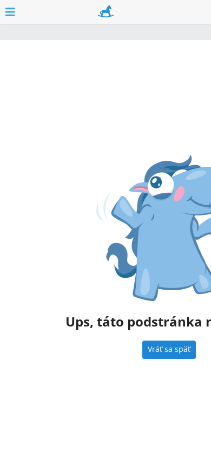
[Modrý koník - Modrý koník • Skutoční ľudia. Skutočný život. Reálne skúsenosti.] (106, 12)
